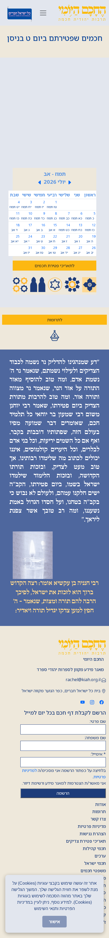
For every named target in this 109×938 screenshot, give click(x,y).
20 (78, 238)
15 (52, 227)
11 (15, 215)
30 (40, 250)
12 (90, 227)
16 (40, 227)
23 (40, 238)
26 (91, 250)
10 (26, 215)
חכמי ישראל (95, 863)
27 (77, 250)
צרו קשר (98, 819)
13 (76, 227)
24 (28, 238)
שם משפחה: (95, 738)
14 (64, 227)
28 (65, 250)
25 (15, 238)
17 (28, 227)
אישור (54, 922)
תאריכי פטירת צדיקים (86, 841)
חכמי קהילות (94, 848)
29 (52, 250)
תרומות (99, 811)
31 (27, 250)
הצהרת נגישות (93, 834)
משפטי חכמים (93, 871)
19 (91, 238)
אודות (100, 804)
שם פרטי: (98, 721)
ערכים (100, 856)
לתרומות (54, 320)
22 (52, 238)
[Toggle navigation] (43, 13)
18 (15, 227)
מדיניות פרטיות (92, 826)
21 (65, 238)
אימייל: (98, 754)
